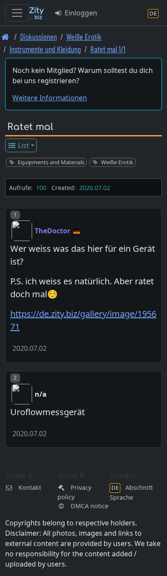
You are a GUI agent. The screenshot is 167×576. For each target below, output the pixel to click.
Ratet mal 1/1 (107, 49)
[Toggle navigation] (17, 12)
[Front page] (5, 37)
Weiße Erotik (83, 37)
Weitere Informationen (49, 98)
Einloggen (80, 13)
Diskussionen (38, 37)
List (22, 145)
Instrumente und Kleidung (45, 49)
